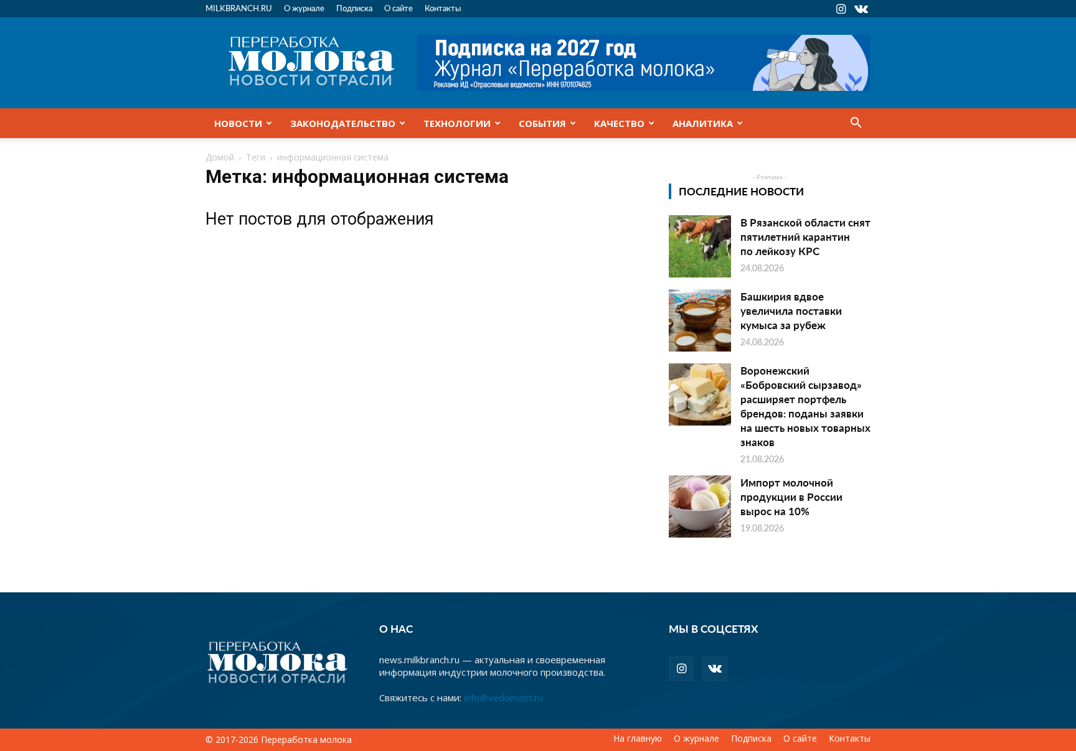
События (542, 123)
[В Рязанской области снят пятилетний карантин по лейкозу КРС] (700, 246)
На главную (637, 738)
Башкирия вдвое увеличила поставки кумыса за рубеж (791, 310)
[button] (856, 124)
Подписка (354, 8)
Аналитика (702, 123)
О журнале (304, 8)
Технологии (457, 123)
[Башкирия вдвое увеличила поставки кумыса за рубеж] (700, 320)
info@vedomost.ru (503, 697)
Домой (219, 157)
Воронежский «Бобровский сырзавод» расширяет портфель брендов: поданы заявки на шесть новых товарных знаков (805, 406)
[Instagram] (840, 8)
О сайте (398, 8)
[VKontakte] (861, 8)
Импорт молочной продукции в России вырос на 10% (791, 496)
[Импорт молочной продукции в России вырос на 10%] (700, 506)
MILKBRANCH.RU (238, 8)
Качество (619, 123)
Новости (238, 123)
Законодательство (342, 123)
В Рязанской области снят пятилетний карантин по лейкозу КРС (805, 236)
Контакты (443, 8)
